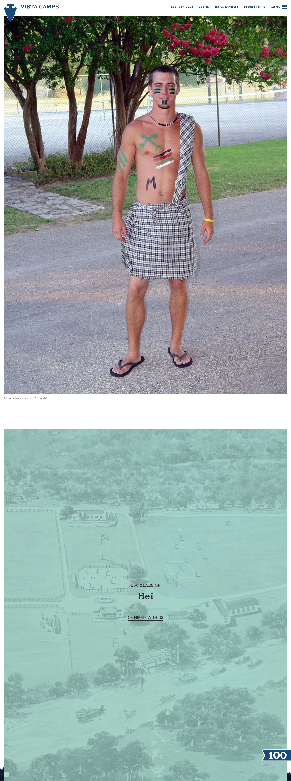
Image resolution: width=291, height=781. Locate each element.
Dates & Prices (227, 6)
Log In (204, 6)
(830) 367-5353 (181, 6)
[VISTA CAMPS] (25, 15)
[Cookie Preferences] (6, 774)
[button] (145, 617)
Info (255, 6)
